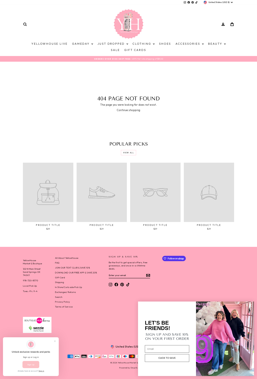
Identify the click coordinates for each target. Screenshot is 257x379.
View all (128, 153)
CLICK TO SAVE (167, 358)
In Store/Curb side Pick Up (68, 287)
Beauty (215, 43)
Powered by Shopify (128, 367)
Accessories (188, 43)
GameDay (81, 43)
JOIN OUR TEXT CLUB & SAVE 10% (72, 267)
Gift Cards (135, 50)
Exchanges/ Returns (65, 292)
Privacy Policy (62, 301)
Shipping (59, 282)
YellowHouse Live (49, 43)
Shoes (165, 43)
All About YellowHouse (66, 258)
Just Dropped (111, 43)
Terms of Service (64, 306)
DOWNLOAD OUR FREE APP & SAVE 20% (76, 272)
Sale (115, 50)
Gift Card (60, 277)
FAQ (57, 262)
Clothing (142, 43)
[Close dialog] (250, 305)
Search (58, 297)
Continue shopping (128, 110)
